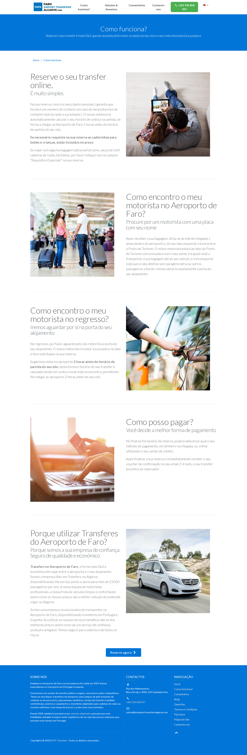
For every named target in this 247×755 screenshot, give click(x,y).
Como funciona (52, 60)
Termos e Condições (185, 709)
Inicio (36, 60)
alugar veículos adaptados (77, 713)
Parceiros (179, 714)
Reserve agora (121, 652)
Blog (177, 699)
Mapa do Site (181, 719)
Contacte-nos (158, 7)
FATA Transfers (59, 740)
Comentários (137, 5)
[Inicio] (53, 7)
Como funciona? (84, 7)
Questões (179, 704)
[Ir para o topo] (176, 732)
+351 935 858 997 (186, 7)
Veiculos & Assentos (111, 7)
